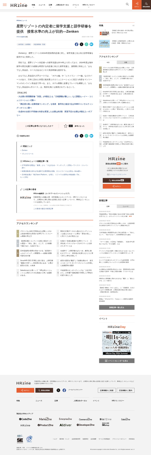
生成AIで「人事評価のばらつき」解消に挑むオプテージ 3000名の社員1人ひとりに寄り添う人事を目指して (76, 253)
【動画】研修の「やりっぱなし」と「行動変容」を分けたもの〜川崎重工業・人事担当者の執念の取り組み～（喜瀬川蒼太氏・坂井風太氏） (116, 290)
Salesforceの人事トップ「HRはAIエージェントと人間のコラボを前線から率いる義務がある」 (36, 272)
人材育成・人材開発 (24, 44)
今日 (108, 62)
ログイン (118, 186)
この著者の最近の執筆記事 (43, 208)
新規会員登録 (117, 180)
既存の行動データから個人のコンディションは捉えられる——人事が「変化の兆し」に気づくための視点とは (76, 233)
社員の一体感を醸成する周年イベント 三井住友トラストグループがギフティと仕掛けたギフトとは (76, 243)
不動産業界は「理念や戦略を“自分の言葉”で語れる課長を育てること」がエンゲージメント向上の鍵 (116, 215)
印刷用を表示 (25, 136)
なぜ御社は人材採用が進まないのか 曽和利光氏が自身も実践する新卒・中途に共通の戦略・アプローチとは (116, 270)
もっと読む (24, 177)
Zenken (24, 150)
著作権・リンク (64, 439)
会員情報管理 (76, 439)
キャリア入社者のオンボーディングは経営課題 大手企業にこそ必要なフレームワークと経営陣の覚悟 (116, 261)
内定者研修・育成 (39, 44)
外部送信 (131, 439)
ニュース (42, 5)
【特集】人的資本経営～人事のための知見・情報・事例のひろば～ (123, 42)
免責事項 (85, 439)
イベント (75, 5)
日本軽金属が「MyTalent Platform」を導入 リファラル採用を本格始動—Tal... (51, 174)
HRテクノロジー (89, 5)
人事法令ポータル (62, 5)
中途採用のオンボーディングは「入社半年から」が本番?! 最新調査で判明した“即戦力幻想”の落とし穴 (76, 272)
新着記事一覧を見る (116, 307)
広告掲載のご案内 (125, 390)
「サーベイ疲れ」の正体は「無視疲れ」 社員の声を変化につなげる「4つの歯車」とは (116, 243)
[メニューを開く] (4, 4)
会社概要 (93, 439)
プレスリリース (27, 153)
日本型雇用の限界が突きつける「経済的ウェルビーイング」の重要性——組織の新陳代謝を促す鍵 (36, 253)
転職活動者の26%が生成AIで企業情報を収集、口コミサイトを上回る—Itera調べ (51, 171)
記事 (50, 5)
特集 (33, 5)
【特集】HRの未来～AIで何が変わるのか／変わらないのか (122, 31)
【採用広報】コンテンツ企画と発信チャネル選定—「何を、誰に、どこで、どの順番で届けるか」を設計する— (36, 243)
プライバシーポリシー (119, 439)
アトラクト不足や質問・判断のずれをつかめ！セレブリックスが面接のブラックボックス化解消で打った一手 (116, 252)
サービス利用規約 (104, 439)
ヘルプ (55, 439)
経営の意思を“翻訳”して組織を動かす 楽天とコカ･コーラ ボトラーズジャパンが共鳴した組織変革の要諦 (76, 263)
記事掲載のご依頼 (106, 390)
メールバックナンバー (118, 174)
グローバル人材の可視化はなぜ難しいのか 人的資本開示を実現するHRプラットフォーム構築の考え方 (36, 233)
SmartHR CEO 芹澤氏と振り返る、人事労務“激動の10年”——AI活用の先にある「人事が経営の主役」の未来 (36, 263)
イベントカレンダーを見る (118, 361)
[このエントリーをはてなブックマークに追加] (91, 44)
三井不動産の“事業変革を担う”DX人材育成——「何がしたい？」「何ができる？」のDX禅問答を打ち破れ (116, 233)
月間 (125, 62)
